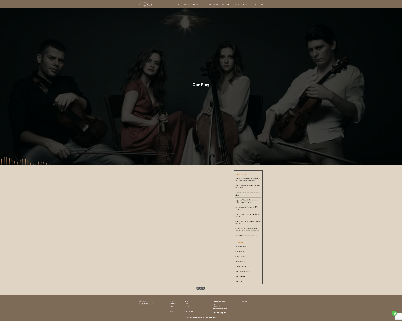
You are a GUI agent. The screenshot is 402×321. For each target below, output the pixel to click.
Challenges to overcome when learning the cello (248, 215)
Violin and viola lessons (243, 271)
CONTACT (253, 4)
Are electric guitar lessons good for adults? (246, 208)
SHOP (203, 4)
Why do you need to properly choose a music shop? (247, 187)
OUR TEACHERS (213, 4)
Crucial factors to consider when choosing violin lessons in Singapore (247, 230)
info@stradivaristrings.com (246, 303)
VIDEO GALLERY (188, 311)
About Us (186, 4)
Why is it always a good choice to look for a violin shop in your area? (247, 179)
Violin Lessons (240, 276)
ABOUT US (173, 304)
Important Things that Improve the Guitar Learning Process (246, 201)
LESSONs (195, 4)
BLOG (186, 309)
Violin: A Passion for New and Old (246, 236)
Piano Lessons (240, 262)
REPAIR (237, 4)
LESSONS (172, 306)
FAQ (261, 4)
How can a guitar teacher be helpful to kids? (247, 194)
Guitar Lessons (240, 256)
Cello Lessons (239, 252)
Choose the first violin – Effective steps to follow (248, 222)
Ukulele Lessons (240, 266)
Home (177, 4)
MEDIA (172, 311)
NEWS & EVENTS (226, 4)
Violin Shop (239, 281)
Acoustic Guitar (240, 247)
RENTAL (245, 4)
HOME (171, 301)
